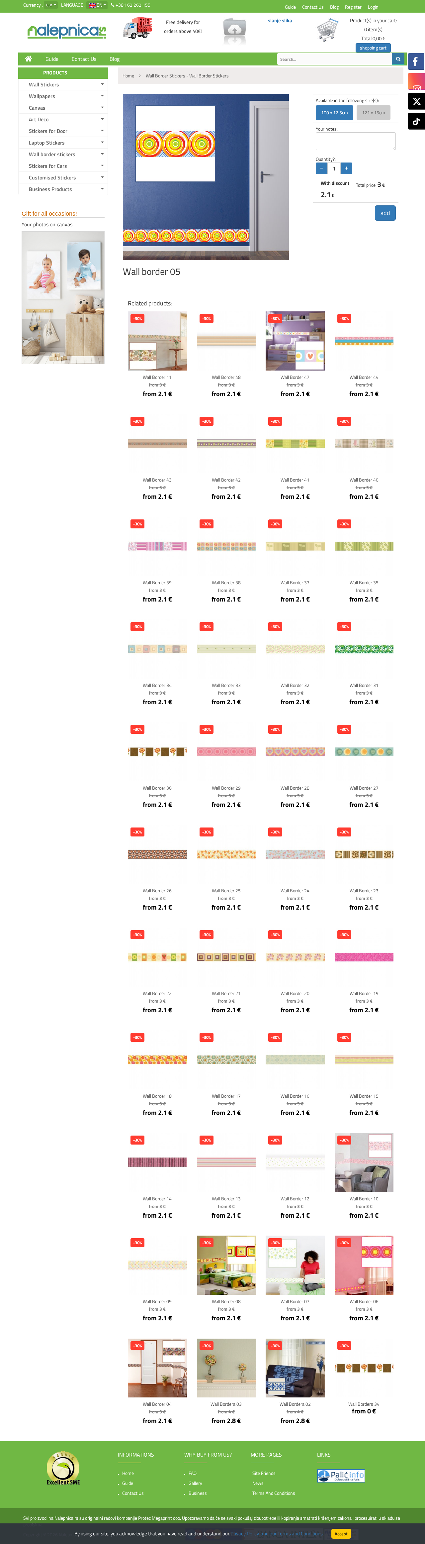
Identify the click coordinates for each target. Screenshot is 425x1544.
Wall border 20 (295, 993)
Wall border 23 (364, 890)
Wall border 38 (226, 582)
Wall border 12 (295, 1198)
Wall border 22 (157, 993)
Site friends (264, 1473)
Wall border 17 (226, 1095)
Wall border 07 (295, 1301)
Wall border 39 (157, 582)
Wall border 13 (226, 1198)
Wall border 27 (364, 787)
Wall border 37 (295, 582)
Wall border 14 (157, 1198)
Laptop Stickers (47, 143)
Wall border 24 (295, 890)
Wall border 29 (226, 787)
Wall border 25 (226, 890)
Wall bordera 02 (295, 1403)
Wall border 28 (295, 787)
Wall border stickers (52, 154)
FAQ (193, 1473)
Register (353, 6)
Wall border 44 (364, 377)
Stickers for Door (48, 131)
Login (373, 6)
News (258, 1483)
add (385, 212)
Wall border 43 (157, 479)
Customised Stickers (52, 177)
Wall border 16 (295, 1095)
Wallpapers (42, 96)
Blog (334, 6)
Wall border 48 (226, 377)
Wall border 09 (157, 1301)
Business (198, 1492)
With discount (335, 183)
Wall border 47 (295, 377)
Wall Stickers (44, 84)
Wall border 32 (295, 685)
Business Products (50, 189)
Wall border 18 (157, 1095)
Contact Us (313, 6)
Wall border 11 (157, 377)
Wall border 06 (364, 1301)
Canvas (37, 108)
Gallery (195, 1483)
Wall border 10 (364, 1198)
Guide (290, 6)
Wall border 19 (364, 993)
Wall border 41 (295, 479)
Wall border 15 (364, 1095)
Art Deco (38, 119)
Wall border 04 (157, 1403)
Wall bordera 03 (226, 1403)
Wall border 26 (157, 890)
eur (49, 4)
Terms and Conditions (273, 1492)
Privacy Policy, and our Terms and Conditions (276, 1533)
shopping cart (373, 47)
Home (128, 1473)
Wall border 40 (364, 479)
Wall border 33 (226, 685)
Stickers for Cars (48, 166)
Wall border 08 (226, 1301)
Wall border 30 (157, 787)
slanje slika (280, 20)
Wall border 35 (364, 582)
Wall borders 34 (364, 1403)
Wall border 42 (226, 479)
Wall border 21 (226, 993)
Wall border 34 (157, 685)
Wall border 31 (364, 685)
